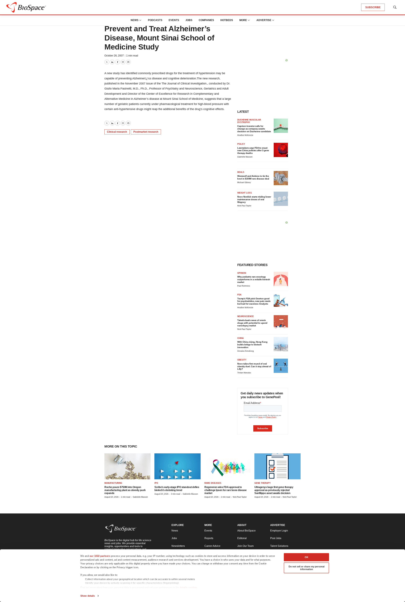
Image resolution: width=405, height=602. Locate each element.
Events (174, 20)
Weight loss (244, 193)
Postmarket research (145, 131)
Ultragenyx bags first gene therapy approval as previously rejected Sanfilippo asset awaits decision (273, 490)
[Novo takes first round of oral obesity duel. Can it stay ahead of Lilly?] (281, 366)
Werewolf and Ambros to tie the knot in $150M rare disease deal (253, 177)
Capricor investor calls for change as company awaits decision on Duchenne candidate (254, 129)
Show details (87, 595)
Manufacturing (113, 483)
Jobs (188, 20)
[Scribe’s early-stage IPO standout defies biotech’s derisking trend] (177, 466)
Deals (240, 172)
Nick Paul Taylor (244, 206)
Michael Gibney (244, 182)
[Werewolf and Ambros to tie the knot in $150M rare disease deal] (281, 178)
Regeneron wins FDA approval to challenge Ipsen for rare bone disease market (225, 490)
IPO (156, 483)
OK (306, 557)
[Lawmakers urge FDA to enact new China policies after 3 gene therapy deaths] (281, 150)
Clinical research (117, 131)
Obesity (241, 360)
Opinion (241, 273)
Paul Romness (243, 286)
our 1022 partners (100, 556)
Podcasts (155, 20)
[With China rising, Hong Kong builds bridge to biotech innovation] (281, 344)
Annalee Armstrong (245, 351)
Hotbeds (226, 20)
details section (188, 587)
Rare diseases (212, 483)
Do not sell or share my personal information (306, 568)
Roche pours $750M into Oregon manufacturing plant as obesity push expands (125, 490)
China (240, 338)
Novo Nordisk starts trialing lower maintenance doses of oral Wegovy (254, 199)
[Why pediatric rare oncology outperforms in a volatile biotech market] (281, 279)
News (134, 20)
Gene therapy (262, 483)
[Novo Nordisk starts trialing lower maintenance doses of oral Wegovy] (281, 199)
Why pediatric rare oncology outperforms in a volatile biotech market (253, 279)
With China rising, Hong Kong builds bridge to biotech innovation (252, 345)
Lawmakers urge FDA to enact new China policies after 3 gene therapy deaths (253, 150)
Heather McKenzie (245, 135)
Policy (241, 144)
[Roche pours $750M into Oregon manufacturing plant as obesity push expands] (127, 466)
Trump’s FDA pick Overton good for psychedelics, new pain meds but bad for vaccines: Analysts (254, 301)
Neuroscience (245, 316)
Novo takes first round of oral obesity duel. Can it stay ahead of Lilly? (254, 366)
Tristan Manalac (244, 373)
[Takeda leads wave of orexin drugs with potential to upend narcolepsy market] (281, 322)
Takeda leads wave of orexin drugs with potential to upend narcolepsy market (252, 323)
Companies (206, 20)
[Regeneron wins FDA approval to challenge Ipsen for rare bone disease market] (227, 466)
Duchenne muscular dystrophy (249, 121)
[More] (140, 20)
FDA (239, 294)
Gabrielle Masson (244, 157)
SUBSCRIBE (373, 7)
